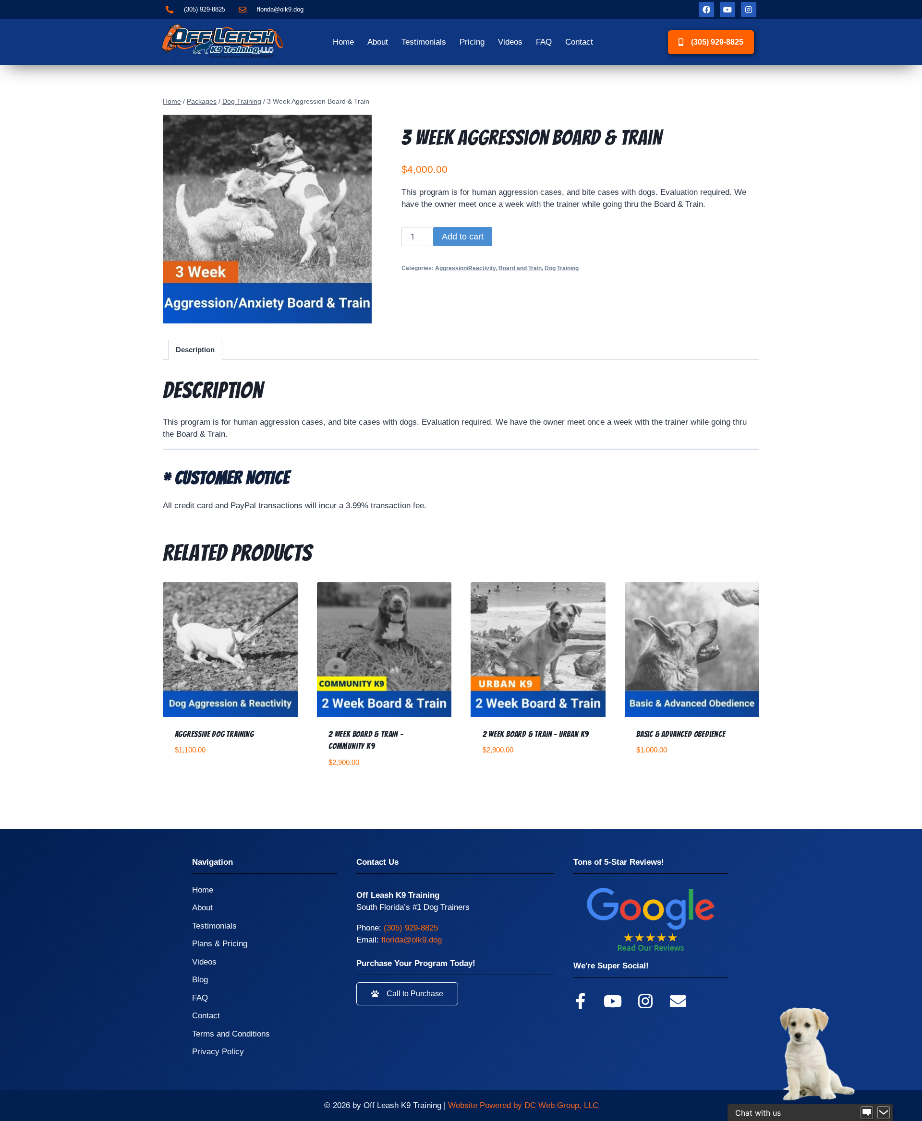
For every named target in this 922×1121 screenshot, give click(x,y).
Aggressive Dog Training (214, 734)
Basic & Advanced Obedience (681, 734)
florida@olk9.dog (411, 939)
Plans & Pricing (219, 943)
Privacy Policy (218, 1051)
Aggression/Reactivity (465, 268)
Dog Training (562, 268)
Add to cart (463, 236)
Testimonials (423, 42)
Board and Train (520, 268)
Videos (510, 42)
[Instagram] (748, 9)
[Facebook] (706, 9)
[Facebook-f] (580, 1001)
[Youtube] (727, 9)
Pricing (472, 42)
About (377, 42)
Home (343, 42)
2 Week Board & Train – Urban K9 (536, 734)
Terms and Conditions (231, 1033)
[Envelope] (678, 1001)
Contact (579, 42)
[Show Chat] (867, 1113)
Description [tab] (195, 350)
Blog (200, 979)
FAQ (544, 42)
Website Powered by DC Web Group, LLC (523, 1105)
